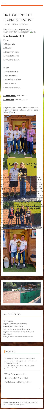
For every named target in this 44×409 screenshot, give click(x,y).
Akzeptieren (8, 233)
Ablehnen (24, 233)
